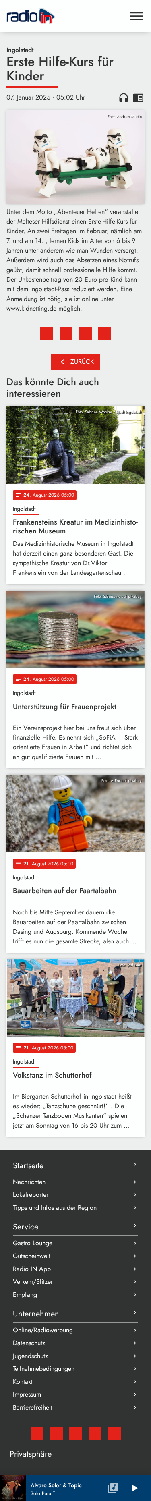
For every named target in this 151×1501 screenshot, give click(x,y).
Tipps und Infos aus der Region (55, 1207)
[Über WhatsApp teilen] (85, 333)
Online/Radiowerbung (43, 1330)
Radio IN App (32, 1268)
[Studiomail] (37, 1433)
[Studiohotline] (114, 1433)
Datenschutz (29, 1343)
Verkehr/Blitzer (33, 1281)
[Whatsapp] (95, 1433)
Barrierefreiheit (32, 1407)
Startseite (28, 1165)
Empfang (25, 1294)
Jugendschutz (30, 1355)
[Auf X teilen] (66, 333)
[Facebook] (56, 1433)
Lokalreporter (30, 1194)
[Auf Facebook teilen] (46, 333)
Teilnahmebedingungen (43, 1368)
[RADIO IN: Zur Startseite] (65, 16)
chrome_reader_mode (138, 97)
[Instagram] (75, 1433)
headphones (123, 97)
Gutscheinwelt (31, 1256)
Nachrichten (29, 1181)
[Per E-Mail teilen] (104, 333)
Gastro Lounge (32, 1243)
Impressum (27, 1394)
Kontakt (23, 1381)
